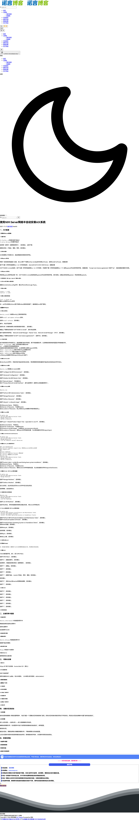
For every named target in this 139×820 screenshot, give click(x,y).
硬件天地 (5, 19)
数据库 (8, 16)
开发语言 (5, 17)
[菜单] (2, 30)
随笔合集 (5, 21)
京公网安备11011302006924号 (36, 819)
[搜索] (1, 26)
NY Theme (19, 817)
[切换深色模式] (5, 26)
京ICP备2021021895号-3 (13, 819)
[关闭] (18, 217)
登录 (2, 28)
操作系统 (9, 14)
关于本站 (5, 23)
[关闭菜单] (1, 49)
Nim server (3, 786)
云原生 (5, 12)
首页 (4, 10)
